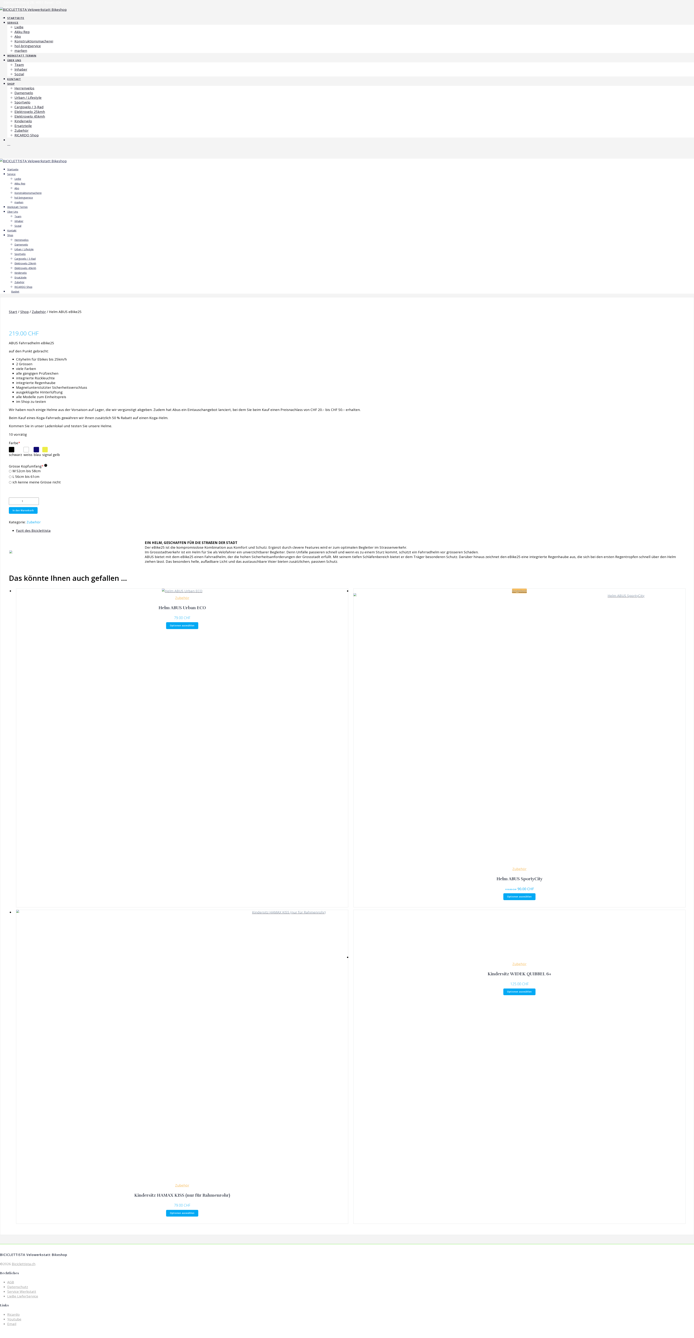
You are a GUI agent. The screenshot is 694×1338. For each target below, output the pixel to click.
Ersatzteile (23, 125)
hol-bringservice (27, 46)
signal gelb (51, 454)
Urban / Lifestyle (28, 97)
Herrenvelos (24, 88)
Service (12, 22)
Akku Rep (22, 31)
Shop (11, 83)
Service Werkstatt (21, 1291)
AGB (10, 1282)
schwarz (15, 454)
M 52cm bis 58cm (26, 471)
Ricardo (13, 1314)
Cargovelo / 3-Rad (29, 107)
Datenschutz (17, 1287)
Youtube (14, 1319)
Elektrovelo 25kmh (29, 111)
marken (20, 50)
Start (13, 311)
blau (37, 454)
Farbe (14, 443)
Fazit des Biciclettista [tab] (33, 530)
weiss (27, 454)
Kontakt (14, 79)
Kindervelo (23, 121)
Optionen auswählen (182, 625)
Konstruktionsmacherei (33, 41)
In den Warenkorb (23, 510)
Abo (17, 36)
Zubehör (21, 130)
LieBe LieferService (22, 1296)
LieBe (18, 27)
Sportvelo (22, 102)
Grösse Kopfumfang (27, 466)
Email (11, 1324)
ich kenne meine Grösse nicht (36, 482)
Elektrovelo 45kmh (29, 116)
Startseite (15, 18)
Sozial (19, 74)
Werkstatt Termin (21, 55)
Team (19, 64)
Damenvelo (23, 93)
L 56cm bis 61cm (25, 476)
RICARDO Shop (26, 135)
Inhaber (20, 69)
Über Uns (14, 60)
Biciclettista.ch (23, 1264)
